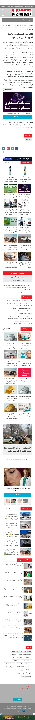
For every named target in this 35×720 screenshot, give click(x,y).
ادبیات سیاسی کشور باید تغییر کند (23, 313)
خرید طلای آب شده (26, 661)
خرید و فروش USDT (26, 651)
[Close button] (34, 714)
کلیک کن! (18, 495)
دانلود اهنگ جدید (27, 673)
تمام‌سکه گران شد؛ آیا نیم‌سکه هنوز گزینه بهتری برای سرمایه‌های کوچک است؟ (14, 605)
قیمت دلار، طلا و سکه (26, 689)
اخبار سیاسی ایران (22, 25)
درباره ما (29, 686)
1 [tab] (26, 459)
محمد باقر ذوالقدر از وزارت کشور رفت (22, 321)
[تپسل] (4, 90)
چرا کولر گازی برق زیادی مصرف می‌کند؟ (14, 612)
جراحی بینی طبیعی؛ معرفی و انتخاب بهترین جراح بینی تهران (13, 597)
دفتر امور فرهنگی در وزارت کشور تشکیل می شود (20, 36)
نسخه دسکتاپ (17, 700)
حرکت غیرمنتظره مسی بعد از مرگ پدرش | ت (19, 20)
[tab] (17, 273)
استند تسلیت (28, 664)
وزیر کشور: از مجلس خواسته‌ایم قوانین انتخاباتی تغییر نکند (17, 303)
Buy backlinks (20, 667)
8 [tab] (11, 459)
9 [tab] (9, 459)
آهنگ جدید (19, 664)
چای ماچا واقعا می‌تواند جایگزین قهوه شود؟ (13, 628)
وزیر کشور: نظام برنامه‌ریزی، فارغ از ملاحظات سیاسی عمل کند (17, 300)
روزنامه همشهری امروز (29, 6)
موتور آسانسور (15, 651)
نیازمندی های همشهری (18, 6)
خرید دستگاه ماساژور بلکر (25, 654)
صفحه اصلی (30, 25)
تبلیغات (29, 691)
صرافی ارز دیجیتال (9, 667)
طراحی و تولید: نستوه (16, 711)
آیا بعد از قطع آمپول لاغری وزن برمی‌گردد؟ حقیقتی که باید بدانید (14, 565)
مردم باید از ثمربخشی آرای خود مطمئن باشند (20, 311)
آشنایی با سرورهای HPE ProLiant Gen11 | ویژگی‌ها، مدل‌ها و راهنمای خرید (13, 636)
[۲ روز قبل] (28, 566)
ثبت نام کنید (17, 117)
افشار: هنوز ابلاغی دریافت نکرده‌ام (23, 306)
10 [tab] (7, 459)
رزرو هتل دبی (16, 673)
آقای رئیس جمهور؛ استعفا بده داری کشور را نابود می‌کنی (17, 449)
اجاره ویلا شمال (12, 654)
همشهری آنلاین (22, 12)
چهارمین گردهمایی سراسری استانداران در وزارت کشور (19, 318)
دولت (16, 25)
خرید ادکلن (28, 657)
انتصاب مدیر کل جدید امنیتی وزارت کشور (21, 324)
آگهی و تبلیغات (10, 6)
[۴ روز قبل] (28, 638)
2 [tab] (24, 459)
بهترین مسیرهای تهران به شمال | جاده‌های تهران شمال (14, 620)
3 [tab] (22, 459)
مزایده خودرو (16, 661)
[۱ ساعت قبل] (17, 434)
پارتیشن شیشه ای (19, 670)
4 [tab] (20, 459)
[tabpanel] (17, 439)
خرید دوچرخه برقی (9, 664)
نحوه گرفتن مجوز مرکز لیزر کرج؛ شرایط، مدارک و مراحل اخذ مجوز (13, 581)
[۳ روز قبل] (28, 598)
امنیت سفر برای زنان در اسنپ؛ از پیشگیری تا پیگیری (13, 573)
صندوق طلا (28, 670)
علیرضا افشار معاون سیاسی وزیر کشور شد (21, 308)
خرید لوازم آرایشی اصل (17, 657)
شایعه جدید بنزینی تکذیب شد (23, 292)
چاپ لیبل (29, 667)
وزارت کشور (28, 140)
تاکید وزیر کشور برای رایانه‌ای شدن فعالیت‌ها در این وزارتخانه (17, 316)
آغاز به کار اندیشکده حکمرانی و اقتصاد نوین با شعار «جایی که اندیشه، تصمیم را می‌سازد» (13, 589)
